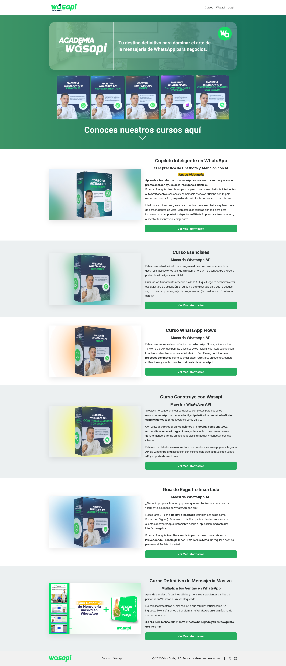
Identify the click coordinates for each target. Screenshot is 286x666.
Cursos (209, 7)
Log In (231, 7)
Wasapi (220, 7)
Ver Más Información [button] (191, 228)
